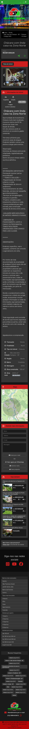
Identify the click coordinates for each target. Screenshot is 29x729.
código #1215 (20, 692)
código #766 (20, 684)
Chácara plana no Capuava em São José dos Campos (13, 505)
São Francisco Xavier (8, 584)
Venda (10, 32)
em (14, 660)
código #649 (10, 681)
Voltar (25, 36)
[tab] (8, 64)
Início (5, 32)
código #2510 (20, 689)
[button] (4, 75)
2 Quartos (5, 619)
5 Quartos (5, 627)
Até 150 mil (5, 633)
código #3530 (17, 687)
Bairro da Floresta (7, 589)
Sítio (3, 601)
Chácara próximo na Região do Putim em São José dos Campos (13, 493)
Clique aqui (6, 544)
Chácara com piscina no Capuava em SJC (13, 481)
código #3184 (14, 663)
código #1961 (8, 692)
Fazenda (4, 610)
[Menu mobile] (2, 2)
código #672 (14, 670)
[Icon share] (8, 564)
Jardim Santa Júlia (7, 587)
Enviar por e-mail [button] (15, 455)
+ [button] (3, 391)
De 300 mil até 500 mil (8, 639)
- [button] (3, 393)
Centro (4, 581)
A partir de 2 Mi (7, 645)
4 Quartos (5, 624)
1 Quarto (5, 616)
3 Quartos (5, 621)
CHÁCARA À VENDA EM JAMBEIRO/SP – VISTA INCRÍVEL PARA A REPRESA (14, 516)
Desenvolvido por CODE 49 (14, 727)
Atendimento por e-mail (16, 712)
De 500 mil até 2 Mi (8, 642)
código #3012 (14, 657)
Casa (3, 604)
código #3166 (8, 675)
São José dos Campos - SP (12, 34)
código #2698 (8, 689)
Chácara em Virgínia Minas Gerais (13, 528)
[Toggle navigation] (26, 2)
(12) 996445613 (21, 24)
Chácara (23, 34)
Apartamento (6, 607)
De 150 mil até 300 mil (8, 636)
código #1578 (20, 675)
